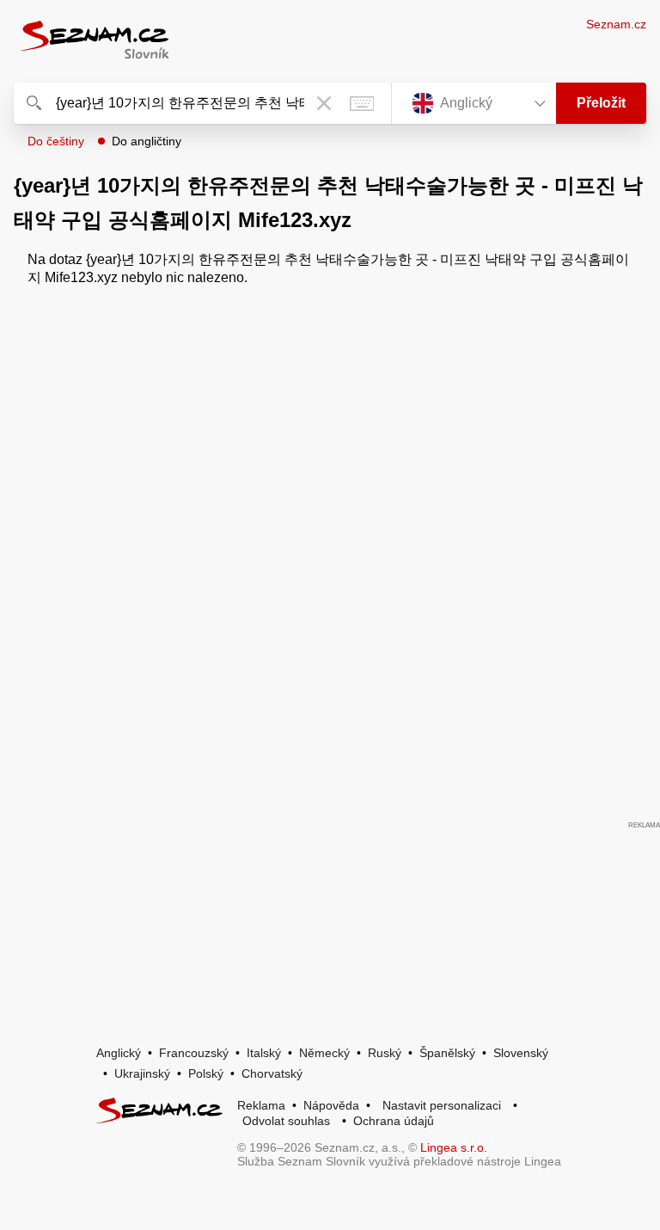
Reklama (261, 1105)
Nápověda (331, 1105)
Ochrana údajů (393, 1121)
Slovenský (520, 1053)
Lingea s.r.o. (453, 1147)
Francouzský (194, 1053)
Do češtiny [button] (56, 141)
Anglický (118, 1053)
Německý (324, 1053)
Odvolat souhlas (286, 1121)
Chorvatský (271, 1073)
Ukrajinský (142, 1073)
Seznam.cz (616, 24)
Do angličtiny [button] (146, 141)
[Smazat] (324, 103)
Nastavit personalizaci (441, 1105)
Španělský (447, 1053)
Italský (264, 1053)
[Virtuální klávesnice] (362, 103)
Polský (205, 1073)
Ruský (384, 1053)
